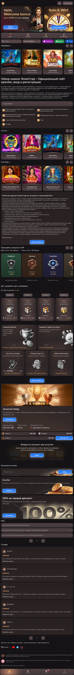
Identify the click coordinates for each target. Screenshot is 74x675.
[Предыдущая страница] (31, 638)
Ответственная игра (30, 642)
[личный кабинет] (59, 3)
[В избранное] (18, 52)
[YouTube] (13, 647)
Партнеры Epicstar (43, 642)
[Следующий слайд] (71, 45)
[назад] (31, 541)
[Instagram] (21, 647)
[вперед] (43, 541)
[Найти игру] (3, 41)
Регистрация (68, 3)
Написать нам (5, 642)
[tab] (10, 35)
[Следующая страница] (43, 638)
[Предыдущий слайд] (67, 45)
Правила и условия (16, 642)
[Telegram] (17, 647)
